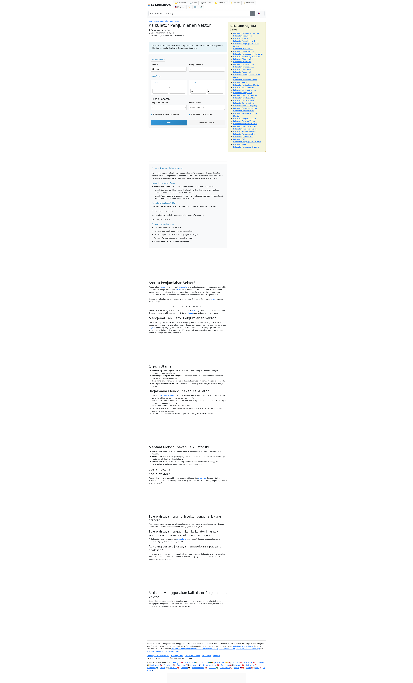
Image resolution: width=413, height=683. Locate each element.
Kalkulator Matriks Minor (243, 59)
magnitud (202, 478)
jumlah (213, 299)
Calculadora (204, 662)
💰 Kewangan (180, 3)
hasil (179, 289)
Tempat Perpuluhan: (159, 102)
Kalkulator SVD (239, 139)
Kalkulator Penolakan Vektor (245, 131)
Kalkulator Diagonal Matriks (244, 126)
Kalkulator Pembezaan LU (243, 67)
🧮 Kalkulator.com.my (159, 4)
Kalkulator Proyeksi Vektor (244, 121)
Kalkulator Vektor (240, 82)
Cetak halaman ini (157, 33)
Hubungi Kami (177, 655)
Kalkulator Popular (192, 655)
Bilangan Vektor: (196, 64)
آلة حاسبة (212, 668)
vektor (162, 287)
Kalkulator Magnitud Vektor (244, 118)
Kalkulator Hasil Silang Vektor (245, 129)
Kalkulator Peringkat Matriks (245, 108)
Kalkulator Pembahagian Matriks (246, 56)
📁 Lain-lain (235, 3)
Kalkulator (225, 665)
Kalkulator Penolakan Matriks (245, 98)
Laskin (162, 668)
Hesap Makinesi (209, 665)
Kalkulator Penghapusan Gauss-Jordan (163, 651)
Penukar (216, 655)
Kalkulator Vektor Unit (242, 61)
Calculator (236, 662)
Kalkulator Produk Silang (243, 36)
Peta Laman (206, 655)
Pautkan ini (167, 36)
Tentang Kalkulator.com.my (158, 655)
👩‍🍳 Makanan (249, 3)
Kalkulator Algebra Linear (243, 646)
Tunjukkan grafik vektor (201, 114)
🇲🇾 (179, 7)
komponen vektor (168, 395)
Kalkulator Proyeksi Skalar (244, 64)
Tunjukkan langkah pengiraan (166, 114)
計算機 (236, 668)
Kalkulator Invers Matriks (243, 103)
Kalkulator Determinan (242, 69)
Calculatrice (194, 665)
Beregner (177, 662)
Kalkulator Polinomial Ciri (243, 111)
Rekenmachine (198, 668)
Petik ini (153, 36)
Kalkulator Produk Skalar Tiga (245, 41)
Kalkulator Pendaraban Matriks (246, 33)
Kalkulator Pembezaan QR (244, 134)
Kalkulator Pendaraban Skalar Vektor (248, 54)
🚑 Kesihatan (206, 3)
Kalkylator (151, 668)
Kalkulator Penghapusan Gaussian (247, 142)
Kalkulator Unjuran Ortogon (244, 90)
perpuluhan (182, 539)
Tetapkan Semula (206, 123)
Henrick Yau (165, 30)
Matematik (164, 21)
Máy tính (173, 668)
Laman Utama (154, 21)
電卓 (257, 668)
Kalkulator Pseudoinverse (243, 87)
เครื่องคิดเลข (225, 668)
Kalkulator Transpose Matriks (245, 123)
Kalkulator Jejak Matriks (243, 136)
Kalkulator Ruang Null (242, 72)
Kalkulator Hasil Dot (241, 38)
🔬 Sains (193, 3)
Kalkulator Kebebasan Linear (245, 80)
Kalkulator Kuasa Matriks (243, 51)
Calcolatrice (190, 662)
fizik (194, 310)
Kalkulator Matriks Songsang (245, 105)
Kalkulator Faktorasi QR (243, 49)
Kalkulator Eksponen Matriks (245, 95)
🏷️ (189, 7)
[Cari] (252, 13)
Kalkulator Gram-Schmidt (243, 100)
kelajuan (189, 313)
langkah (152, 327)
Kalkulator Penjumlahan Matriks (246, 85)
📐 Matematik (221, 3)
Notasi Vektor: (195, 102)
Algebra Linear (174, 21)
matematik (182, 287)
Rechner (184, 668)
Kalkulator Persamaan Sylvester (246, 147)
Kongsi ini (180, 36)
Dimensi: (154, 64)
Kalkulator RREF (239, 144)
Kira (169, 123)
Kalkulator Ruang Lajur (242, 92)
